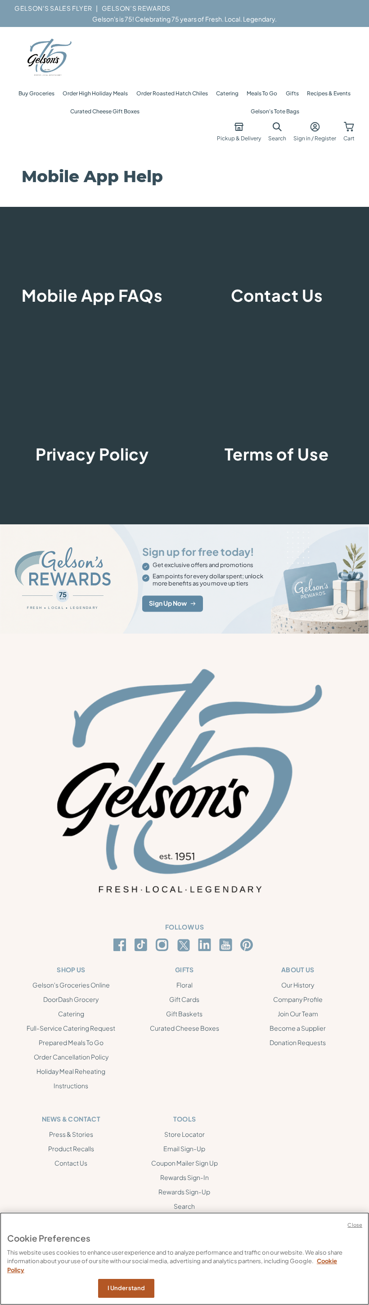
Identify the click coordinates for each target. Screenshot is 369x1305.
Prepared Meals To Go (71, 1042)
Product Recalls (71, 1148)
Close (354, 1225)
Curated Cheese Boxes (184, 1028)
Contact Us (70, 1163)
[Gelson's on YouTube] (227, 947)
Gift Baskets (184, 1014)
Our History (297, 985)
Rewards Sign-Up (184, 1192)
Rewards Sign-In (184, 1177)
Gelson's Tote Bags (275, 111)
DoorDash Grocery (71, 999)
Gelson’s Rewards (136, 8)
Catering (227, 93)
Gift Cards (184, 999)
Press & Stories (71, 1134)
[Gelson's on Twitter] (185, 945)
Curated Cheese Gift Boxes (105, 111)
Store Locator (184, 1134)
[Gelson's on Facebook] (121, 945)
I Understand (126, 1288)
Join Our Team (298, 1014)
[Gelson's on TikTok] (142, 947)
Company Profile (298, 999)
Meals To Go (262, 93)
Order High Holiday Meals (95, 93)
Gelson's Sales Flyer (53, 8)
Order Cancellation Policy (71, 1057)
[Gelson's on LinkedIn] (206, 945)
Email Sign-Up (184, 1148)
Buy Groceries (36, 93)
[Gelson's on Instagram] (163, 945)
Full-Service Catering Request (71, 1028)
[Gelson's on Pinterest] (248, 945)
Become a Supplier (298, 1028)
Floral (184, 985)
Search (184, 1206)
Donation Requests (298, 1042)
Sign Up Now (168, 603)
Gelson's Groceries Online (71, 985)
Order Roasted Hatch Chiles (172, 93)
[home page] (49, 58)
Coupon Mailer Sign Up (184, 1163)
